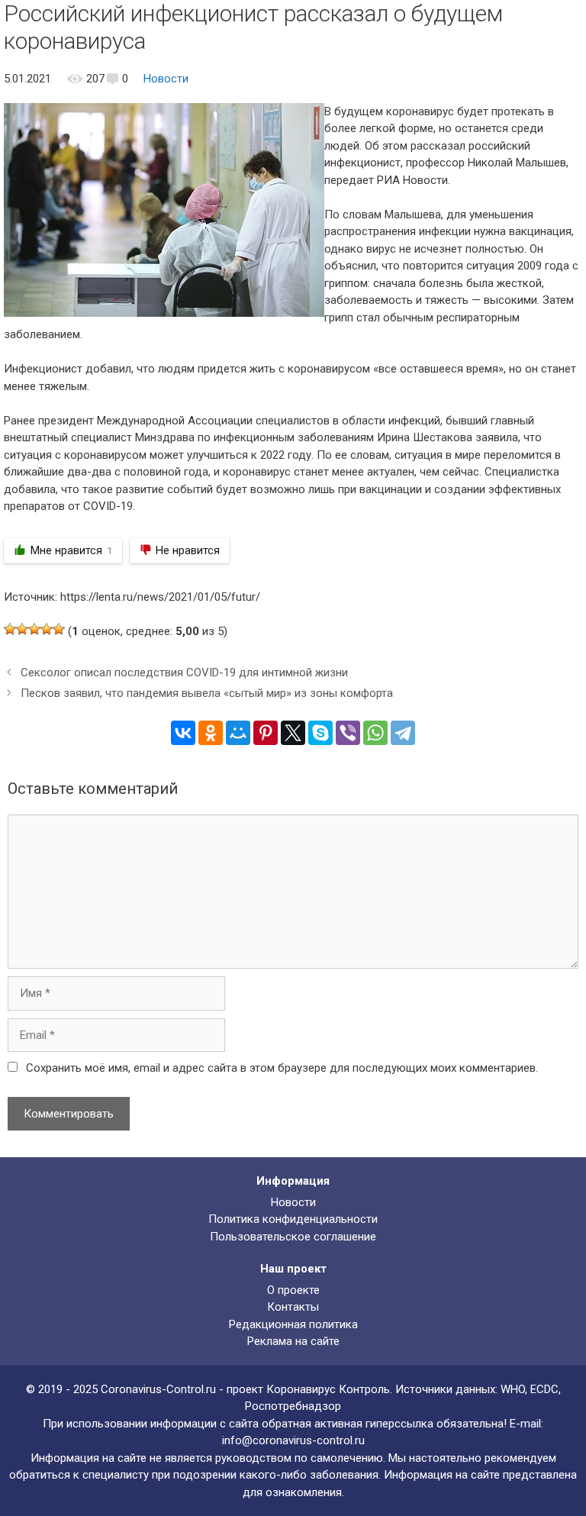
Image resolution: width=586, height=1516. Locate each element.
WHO (513, 1389)
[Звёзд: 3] (34, 629)
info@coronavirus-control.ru (293, 1440)
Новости (165, 78)
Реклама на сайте (293, 1341)
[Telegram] (403, 733)
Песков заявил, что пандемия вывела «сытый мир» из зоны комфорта (207, 693)
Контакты (293, 1307)
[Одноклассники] (210, 733)
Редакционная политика (293, 1324)
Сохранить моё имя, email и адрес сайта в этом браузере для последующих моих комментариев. (282, 1068)
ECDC (544, 1389)
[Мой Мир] (238, 733)
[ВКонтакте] (183, 733)
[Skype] (320, 733)
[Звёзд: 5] (59, 629)
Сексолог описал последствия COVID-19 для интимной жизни (184, 672)
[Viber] (348, 733)
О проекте (293, 1290)
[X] (293, 733)
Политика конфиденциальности (293, 1219)
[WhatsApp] (375, 733)
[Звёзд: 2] (22, 629)
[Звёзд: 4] (46, 629)
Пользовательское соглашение (293, 1236)
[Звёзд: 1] (10, 629)
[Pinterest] (265, 733)
